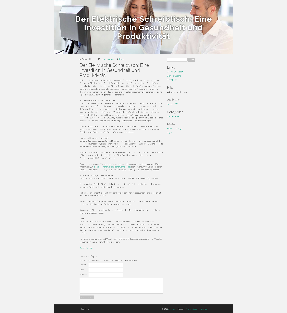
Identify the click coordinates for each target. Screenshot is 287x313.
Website (83, 274)
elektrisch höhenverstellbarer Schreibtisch (112, 166)
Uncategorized (173, 116)
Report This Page (86, 248)
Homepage (172, 79)
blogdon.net (172, 309)
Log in (169, 132)
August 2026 (172, 104)
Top (82, 309)
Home (121, 59)
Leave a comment (107, 59)
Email (83, 269)
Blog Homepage (174, 75)
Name (83, 264)
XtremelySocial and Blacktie (196, 309)
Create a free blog (175, 71)
